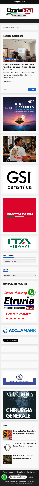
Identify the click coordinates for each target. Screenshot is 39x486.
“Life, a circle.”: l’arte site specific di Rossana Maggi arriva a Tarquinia (24, 444)
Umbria (14, 59)
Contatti (30, 477)
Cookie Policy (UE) (11, 477)
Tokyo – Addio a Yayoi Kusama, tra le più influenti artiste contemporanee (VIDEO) (24, 432)
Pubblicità (22, 477)
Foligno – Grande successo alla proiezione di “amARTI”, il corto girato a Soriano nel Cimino (19, 50)
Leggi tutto (8, 81)
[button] (3, 21)
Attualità (7, 59)
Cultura (5, 425)
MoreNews (18, 484)
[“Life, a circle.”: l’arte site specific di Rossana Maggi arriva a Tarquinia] (7, 447)
